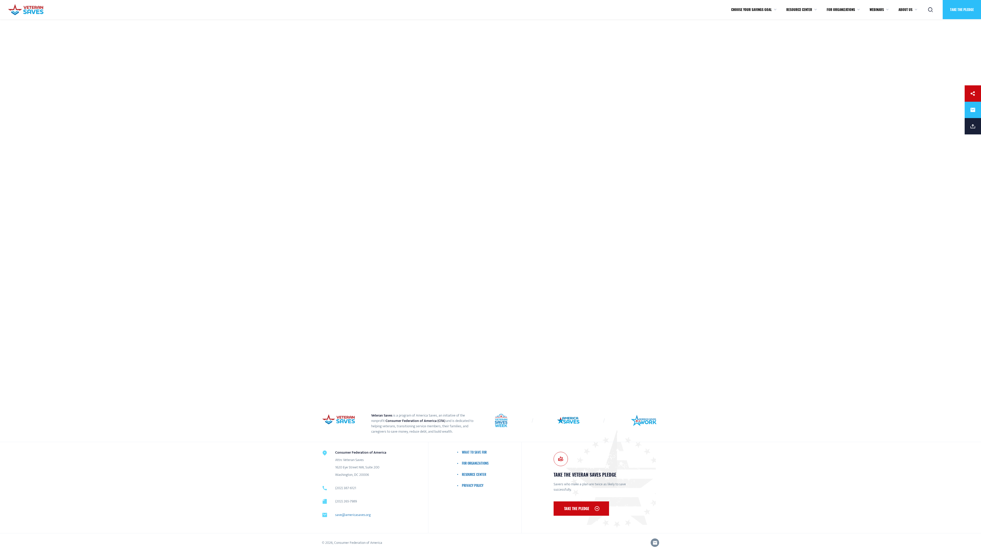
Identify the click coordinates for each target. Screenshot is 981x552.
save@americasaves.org (353, 515)
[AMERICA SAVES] (26, 9)
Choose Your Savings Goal (751, 9)
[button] (775, 10)
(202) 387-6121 (345, 488)
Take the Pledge (576, 508)
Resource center (799, 9)
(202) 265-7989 (346, 501)
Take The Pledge (962, 9)
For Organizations (841, 9)
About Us (905, 9)
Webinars (877, 9)
